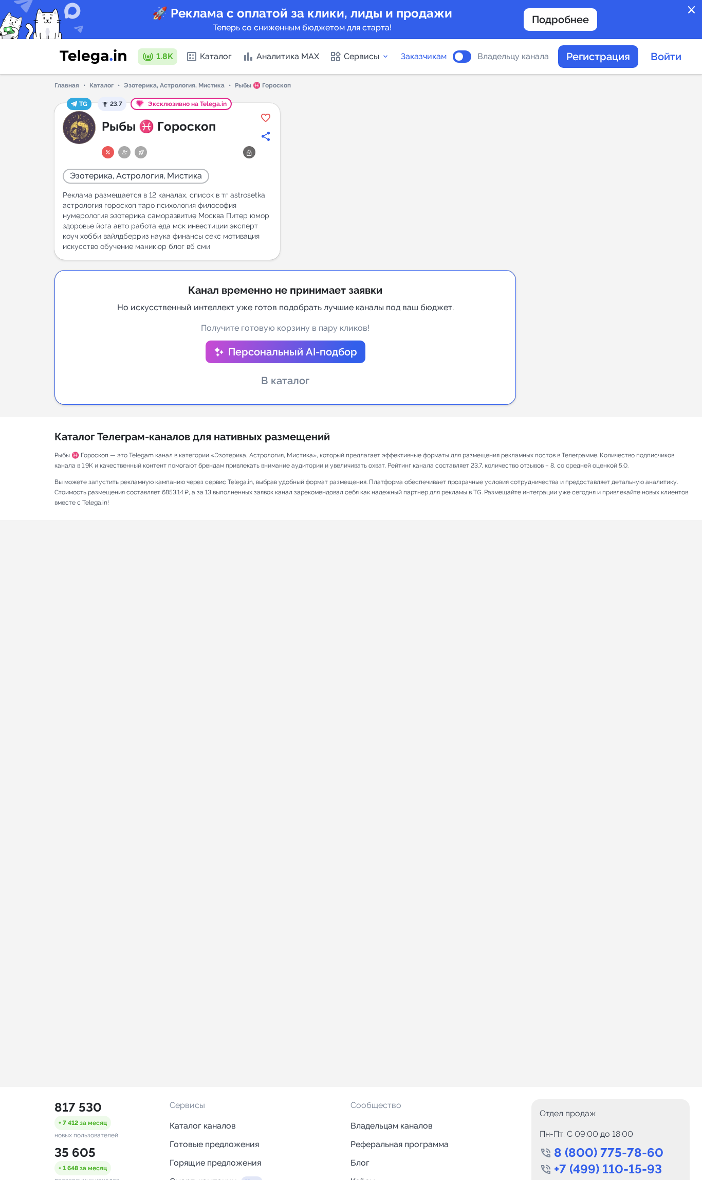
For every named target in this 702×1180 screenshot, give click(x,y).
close (692, 10)
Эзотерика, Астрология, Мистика (174, 85)
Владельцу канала (513, 56)
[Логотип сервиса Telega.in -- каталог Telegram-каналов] (93, 56)
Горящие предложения (215, 1163)
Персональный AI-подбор (292, 352)
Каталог (216, 56)
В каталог (285, 380)
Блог (360, 1163)
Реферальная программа (399, 1144)
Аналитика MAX (287, 56)
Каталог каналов (203, 1126)
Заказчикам (424, 56)
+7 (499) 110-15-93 (608, 1168)
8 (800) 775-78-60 (608, 1152)
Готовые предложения (214, 1144)
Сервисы (361, 56)
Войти (666, 56)
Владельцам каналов (391, 1126)
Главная (66, 85)
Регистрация (598, 56)
